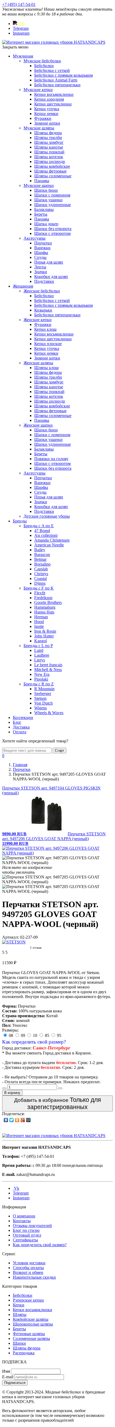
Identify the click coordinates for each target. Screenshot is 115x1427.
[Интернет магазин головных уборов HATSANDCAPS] (53, 42)
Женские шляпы (38, 363)
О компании (24, 1216)
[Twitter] (11, 1120)
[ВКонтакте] (6, 1120)
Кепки (18, 1305)
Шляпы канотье (48, 147)
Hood (39, 621)
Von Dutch (43, 703)
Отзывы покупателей (32, 1225)
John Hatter (44, 636)
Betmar (40, 559)
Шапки (19, 1343)
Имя (6, 1371)
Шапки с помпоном (52, 195)
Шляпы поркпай (49, 152)
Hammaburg (44, 607)
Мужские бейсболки (42, 61)
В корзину (12, 1093)
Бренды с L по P (38, 645)
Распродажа (23, 1353)
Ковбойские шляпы (30, 1319)
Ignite (39, 626)
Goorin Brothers (48, 602)
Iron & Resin (45, 631)
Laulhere (41, 655)
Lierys (39, 660)
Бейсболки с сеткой (52, 70)
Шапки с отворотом (52, 233)
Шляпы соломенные (52, 176)
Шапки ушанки (48, 200)
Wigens (40, 708)
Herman (41, 617)
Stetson (40, 698)
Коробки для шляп (51, 276)
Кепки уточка (46, 109)
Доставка (21, 727)
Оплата (19, 732)
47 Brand (42, 530)
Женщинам (23, 286)
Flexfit (39, 593)
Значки (40, 271)
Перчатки (43, 243)
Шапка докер (46, 224)
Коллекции (23, 717)
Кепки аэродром (49, 99)
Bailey (39, 549)
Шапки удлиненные (52, 204)
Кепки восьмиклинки (54, 94)
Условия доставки (29, 1263)
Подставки (44, 281)
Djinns (39, 583)
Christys (41, 573)
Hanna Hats (44, 612)
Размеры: (10, 1030)
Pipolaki (41, 679)
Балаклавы (44, 209)
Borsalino (42, 564)
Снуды (40, 257)
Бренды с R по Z (39, 684)
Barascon (42, 554)
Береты (40, 214)
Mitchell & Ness (48, 669)
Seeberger (42, 693)
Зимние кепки (47, 123)
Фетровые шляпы (29, 1333)
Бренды (20, 521)
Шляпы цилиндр (49, 161)
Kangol (40, 641)
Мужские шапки (39, 185)
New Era (41, 674)
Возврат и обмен (28, 1272)
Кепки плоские (48, 343)
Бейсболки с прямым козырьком (63, 75)
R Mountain (44, 688)
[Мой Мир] (28, 1120)
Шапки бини (46, 190)
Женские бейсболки (42, 291)
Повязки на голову (51, 458)
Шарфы (41, 252)
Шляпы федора (48, 132)
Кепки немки (46, 113)
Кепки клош (45, 329)
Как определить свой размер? (34, 1042)
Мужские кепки (38, 89)
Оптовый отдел (27, 1235)
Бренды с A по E (39, 526)
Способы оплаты (28, 1267)
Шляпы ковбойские (52, 166)
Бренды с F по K (39, 588)
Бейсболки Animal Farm (55, 80)
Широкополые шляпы (33, 1324)
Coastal (40, 578)
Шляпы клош (46, 367)
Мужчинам (23, 56)
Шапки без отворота (52, 228)
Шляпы (19, 1314)
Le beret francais (48, 665)
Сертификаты (25, 1240)
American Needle (49, 545)
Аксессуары (34, 238)
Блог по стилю (26, 1230)
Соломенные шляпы (31, 1338)
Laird (38, 650)
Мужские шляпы (39, 128)
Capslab (41, 569)
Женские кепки (38, 319)
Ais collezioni (45, 535)
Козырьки (43, 310)
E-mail (7, 1377)
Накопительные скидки (34, 1277)
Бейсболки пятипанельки (57, 85)
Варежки (42, 248)
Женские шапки (38, 425)
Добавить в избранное (57, 1103)
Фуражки (42, 118)
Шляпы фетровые (50, 171)
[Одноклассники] (17, 1120)
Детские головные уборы (47, 516)
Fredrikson (43, 597)
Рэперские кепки (28, 1300)
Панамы (41, 180)
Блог (17, 722)
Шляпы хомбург (49, 142)
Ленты (40, 267)
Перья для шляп (48, 262)
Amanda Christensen (52, 540)
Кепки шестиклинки (53, 104)
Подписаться (14, 1383)
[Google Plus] (23, 1120)
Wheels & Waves (48, 712)
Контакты (22, 1221)
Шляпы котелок (48, 156)
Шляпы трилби (48, 137)
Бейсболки (44, 65)
